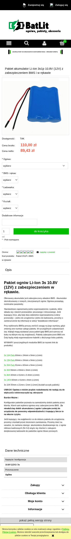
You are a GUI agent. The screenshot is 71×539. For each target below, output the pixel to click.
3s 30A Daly (9, 365)
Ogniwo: (6, 159)
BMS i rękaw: (9, 173)
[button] (9, 43)
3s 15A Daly (9, 360)
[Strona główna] (35, 25)
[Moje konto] (44, 43)
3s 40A (7, 375)
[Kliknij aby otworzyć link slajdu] (35, 52)
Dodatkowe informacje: (13, 215)
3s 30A (7, 370)
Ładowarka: (8, 187)
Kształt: (6, 201)
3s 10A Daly (9, 355)
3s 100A (7, 380)
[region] (35, 52)
